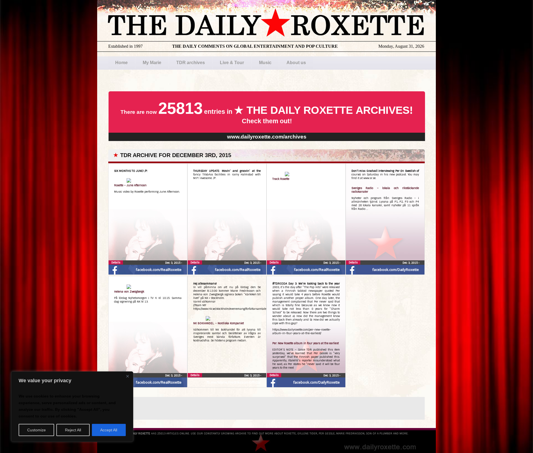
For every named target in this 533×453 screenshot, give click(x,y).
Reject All (73, 430)
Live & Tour (232, 62)
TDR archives (190, 62)
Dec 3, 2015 (173, 263)
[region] (72, 406)
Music (265, 62)
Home (121, 62)
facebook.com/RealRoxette (159, 269)
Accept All (108, 430)
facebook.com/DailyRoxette (395, 269)
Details (115, 262)
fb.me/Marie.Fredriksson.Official (234, 382)
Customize (36, 430)
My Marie (152, 62)
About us (296, 62)
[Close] (127, 376)
